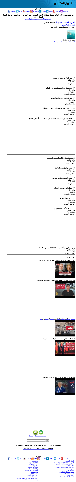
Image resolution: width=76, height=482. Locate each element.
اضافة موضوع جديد (69, 473)
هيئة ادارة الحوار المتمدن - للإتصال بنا (64, 462)
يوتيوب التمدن (70, 468)
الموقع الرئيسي (68, 25)
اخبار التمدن (34, 476)
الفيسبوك (13, 11)
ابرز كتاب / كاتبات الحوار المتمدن (65, 467)
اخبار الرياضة (34, 472)
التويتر (20, 11)
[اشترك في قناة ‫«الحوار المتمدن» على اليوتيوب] (38, 19)
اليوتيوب (27, 11)
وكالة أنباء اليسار (33, 465)
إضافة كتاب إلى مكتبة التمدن (30, 480)
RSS (35, 458)
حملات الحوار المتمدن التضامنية (65, 476)
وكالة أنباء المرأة (33, 462)
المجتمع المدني (69, 84)
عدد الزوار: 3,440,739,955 (67, 472)
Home (31, 436)
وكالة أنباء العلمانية (33, 467)
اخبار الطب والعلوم (33, 475)
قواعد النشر (70, 465)
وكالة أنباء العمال (33, 468)
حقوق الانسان (70, 104)
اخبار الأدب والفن (33, 464)
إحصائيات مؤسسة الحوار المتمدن (65, 464)
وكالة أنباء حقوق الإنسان (31, 470)
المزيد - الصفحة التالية (40, 436)
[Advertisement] (39, 58)
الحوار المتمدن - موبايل (65, 22)
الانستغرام (36, 11)
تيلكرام (50, 11)
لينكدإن (43, 11)
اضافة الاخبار (70, 475)
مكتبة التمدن (70, 470)
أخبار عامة (35, 461)
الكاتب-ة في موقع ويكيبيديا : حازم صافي (64, 41)
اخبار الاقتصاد (34, 473)
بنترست (57, 11)
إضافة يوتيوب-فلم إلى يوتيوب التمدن (27, 478)
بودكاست (65, 11)
